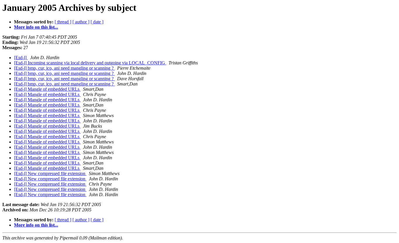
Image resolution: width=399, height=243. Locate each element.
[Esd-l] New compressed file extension (50, 173)
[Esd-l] (21, 57)
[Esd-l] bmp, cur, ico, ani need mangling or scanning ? (64, 68)
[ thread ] (63, 21)
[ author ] (80, 21)
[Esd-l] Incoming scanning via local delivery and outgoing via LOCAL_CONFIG (90, 62)
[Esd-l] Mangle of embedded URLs (47, 89)
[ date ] (97, 21)
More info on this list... (36, 27)
